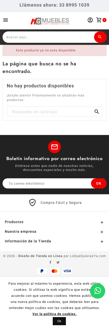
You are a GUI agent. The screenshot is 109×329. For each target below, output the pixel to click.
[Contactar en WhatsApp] (97, 291)
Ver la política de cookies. (54, 314)
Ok (59, 321)
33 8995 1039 (74, 5)
